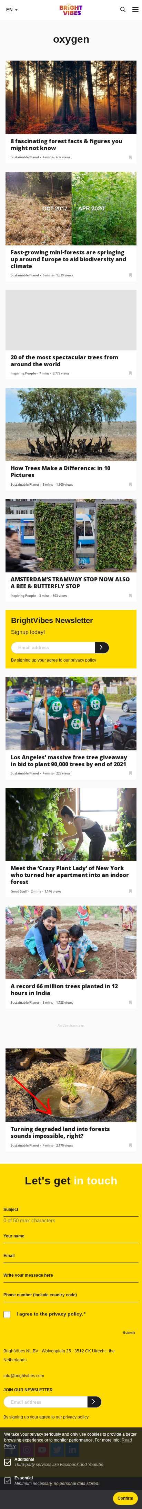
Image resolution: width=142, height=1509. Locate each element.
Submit (129, 1332)
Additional (24, 1459)
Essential (23, 1478)
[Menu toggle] (135, 10)
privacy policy (83, 660)
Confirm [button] (125, 1498)
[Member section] (130, 157)
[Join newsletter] (102, 648)
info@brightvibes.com (23, 1375)
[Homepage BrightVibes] (71, 13)
